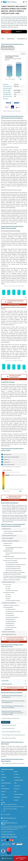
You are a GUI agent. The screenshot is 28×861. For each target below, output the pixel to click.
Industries (3, 791)
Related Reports (5, 722)
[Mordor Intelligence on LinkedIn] (2, 840)
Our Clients (3, 777)
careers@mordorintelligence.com (8, 834)
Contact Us (16, 788)
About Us (3, 774)
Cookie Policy (17, 797)
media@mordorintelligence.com (10, 822)
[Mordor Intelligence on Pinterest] (10, 840)
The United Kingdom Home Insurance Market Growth (13, 735)
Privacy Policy (4, 797)
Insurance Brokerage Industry (8, 728)
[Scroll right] (26, 38)
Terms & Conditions (18, 794)
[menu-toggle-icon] (2, 2)
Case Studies (17, 785)
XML (2, 800)
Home (2, 771)
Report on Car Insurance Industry (9, 725)
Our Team (16, 774)
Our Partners (17, 777)
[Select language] (24, 2)
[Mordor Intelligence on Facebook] (5, 840)
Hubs (15, 791)
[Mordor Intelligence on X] (7, 840)
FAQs (15, 783)
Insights (3, 785)
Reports (16, 771)
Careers (3, 794)
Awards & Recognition (6, 783)
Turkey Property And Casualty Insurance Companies (13, 763)
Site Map (16, 800)
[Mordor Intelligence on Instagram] (13, 840)
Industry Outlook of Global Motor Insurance (11, 731)
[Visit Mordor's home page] (5, 2)
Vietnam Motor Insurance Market (9, 738)
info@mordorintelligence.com (9, 818)
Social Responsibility (18, 780)
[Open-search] (26, 2)
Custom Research (5, 788)
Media (2, 780)
